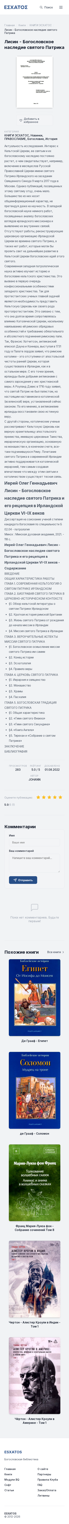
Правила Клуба (48, 1479)
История (51, 139)
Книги (22, 25)
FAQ (40, 1484)
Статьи (9, 1490)
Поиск (48, 7)
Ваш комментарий (21, 850)
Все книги (54, 952)
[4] (54, 797)
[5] (60, 797)
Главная (9, 25)
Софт (7, 1484)
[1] (38, 797)
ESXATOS (13, 1452)
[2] (43, 797)
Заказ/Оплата (47, 1490)
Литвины (43, 1495)
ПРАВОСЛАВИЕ (15, 139)
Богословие (35, 139)
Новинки (36, 135)
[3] (49, 797)
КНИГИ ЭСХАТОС (41, 25)
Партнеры (44, 1474)
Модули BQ (11, 1479)
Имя (12, 835)
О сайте (43, 1469)
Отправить (25, 880)
